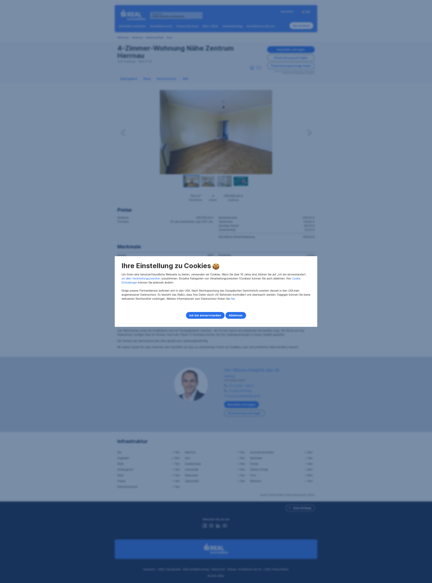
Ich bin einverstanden (205, 315)
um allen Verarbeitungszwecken (141, 278)
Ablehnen (236, 315)
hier (233, 298)
